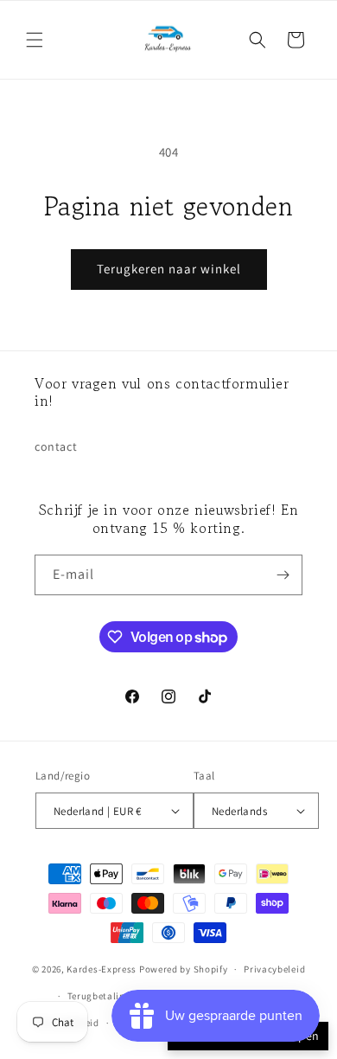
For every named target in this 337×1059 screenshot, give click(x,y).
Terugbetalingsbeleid (115, 996)
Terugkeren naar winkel (169, 268)
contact (56, 446)
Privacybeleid (274, 969)
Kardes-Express (102, 969)
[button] (35, 40)
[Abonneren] (283, 575)
